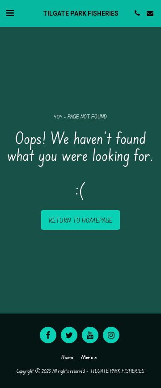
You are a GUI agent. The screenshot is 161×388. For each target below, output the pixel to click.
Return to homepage (81, 220)
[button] (9, 12)
